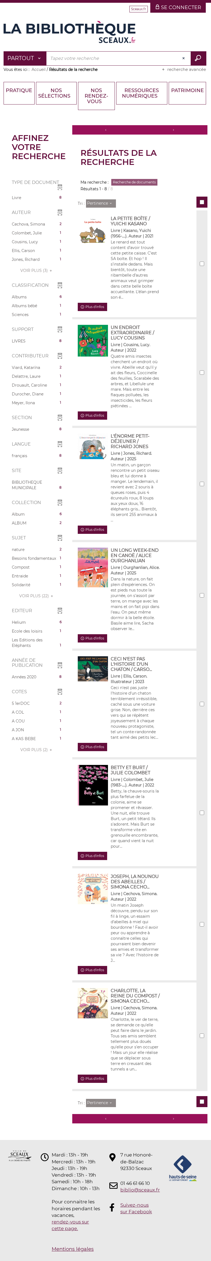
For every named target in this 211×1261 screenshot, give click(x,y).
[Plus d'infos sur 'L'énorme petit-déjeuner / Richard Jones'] (93, 446)
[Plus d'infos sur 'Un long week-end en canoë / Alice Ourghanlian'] (93, 567)
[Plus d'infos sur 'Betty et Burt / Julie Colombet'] (93, 785)
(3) (34, 270)
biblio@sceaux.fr (136, 1190)
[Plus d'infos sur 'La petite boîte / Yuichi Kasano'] (93, 232)
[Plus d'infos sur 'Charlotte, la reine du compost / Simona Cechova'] (93, 1003)
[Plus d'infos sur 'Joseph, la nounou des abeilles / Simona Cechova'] (93, 889)
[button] (37, 198)
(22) (34, 595)
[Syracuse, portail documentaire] (69, 32)
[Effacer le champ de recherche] (184, 58)
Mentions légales (73, 1249)
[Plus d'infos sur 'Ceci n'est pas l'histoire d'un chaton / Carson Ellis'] (93, 668)
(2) (34, 749)
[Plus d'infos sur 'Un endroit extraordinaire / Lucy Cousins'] (93, 341)
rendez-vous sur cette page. (70, 1225)
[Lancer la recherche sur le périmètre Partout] (198, 58)
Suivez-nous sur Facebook (136, 1208)
